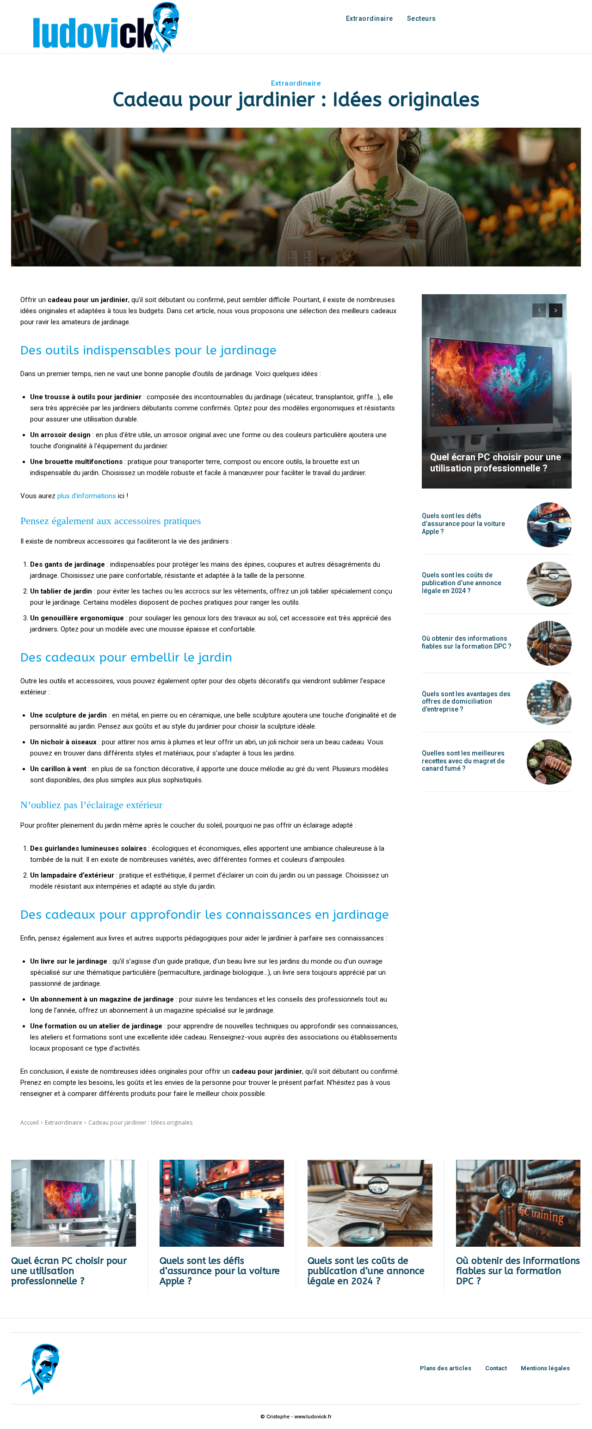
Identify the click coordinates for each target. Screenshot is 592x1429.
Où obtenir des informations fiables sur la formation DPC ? (467, 642)
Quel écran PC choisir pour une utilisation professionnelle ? (495, 463)
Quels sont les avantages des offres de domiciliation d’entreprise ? (466, 701)
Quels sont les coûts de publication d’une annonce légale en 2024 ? (461, 582)
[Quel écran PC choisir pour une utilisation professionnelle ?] (497, 391)
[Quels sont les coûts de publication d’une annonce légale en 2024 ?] (549, 584)
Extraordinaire (296, 83)
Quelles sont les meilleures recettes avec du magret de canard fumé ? (463, 761)
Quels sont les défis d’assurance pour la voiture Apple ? (463, 523)
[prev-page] (539, 310)
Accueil (29, 1122)
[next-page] (555, 310)
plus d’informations (86, 496)
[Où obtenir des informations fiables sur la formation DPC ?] (549, 643)
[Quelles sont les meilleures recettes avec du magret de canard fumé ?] (549, 761)
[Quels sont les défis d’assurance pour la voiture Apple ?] (549, 524)
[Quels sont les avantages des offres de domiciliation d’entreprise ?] (549, 702)
